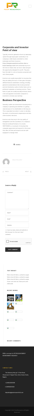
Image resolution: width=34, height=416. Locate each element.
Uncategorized (9, 35)
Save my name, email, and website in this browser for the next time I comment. (16, 232)
